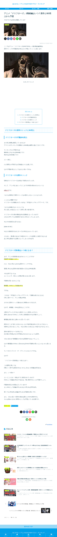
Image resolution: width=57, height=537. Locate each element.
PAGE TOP (29, 526)
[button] (20, 38)
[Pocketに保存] (14, 38)
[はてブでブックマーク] (11, 38)
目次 (26, 111)
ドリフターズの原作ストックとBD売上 (29, 115)
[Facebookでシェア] (8, 38)
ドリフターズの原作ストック (29, 119)
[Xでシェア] (5, 38)
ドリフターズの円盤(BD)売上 (29, 117)
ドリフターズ (15, 405)
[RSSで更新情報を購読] (30, 419)
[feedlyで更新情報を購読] (27, 419)
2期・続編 (8, 405)
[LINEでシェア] (17, 38)
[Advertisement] (28, 96)
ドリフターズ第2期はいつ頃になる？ (28, 122)
